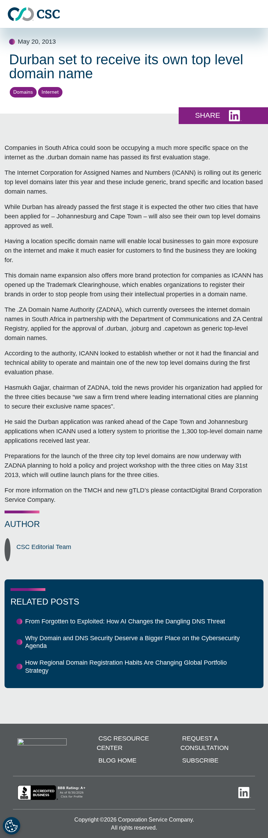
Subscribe (200, 760)
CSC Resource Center (123, 743)
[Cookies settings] (11, 826)
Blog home (117, 760)
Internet (50, 92)
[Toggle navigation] (259, 14)
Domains (23, 92)
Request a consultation (204, 743)
